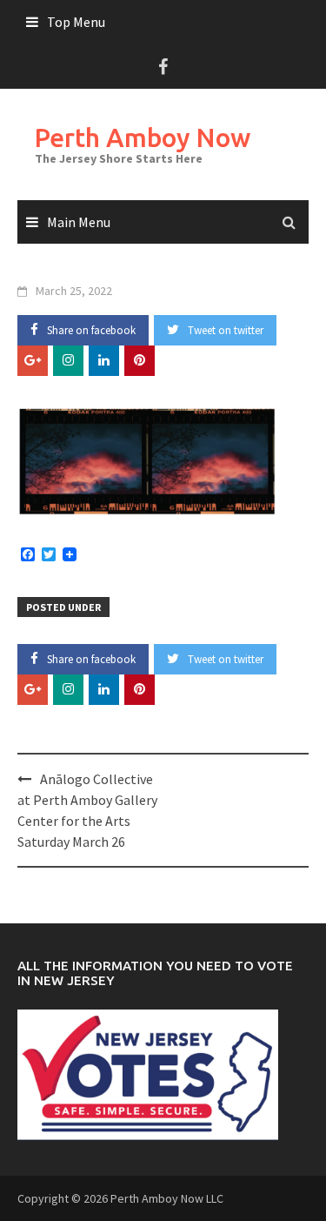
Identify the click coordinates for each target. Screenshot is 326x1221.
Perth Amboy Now (142, 137)
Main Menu (78, 222)
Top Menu (76, 21)
